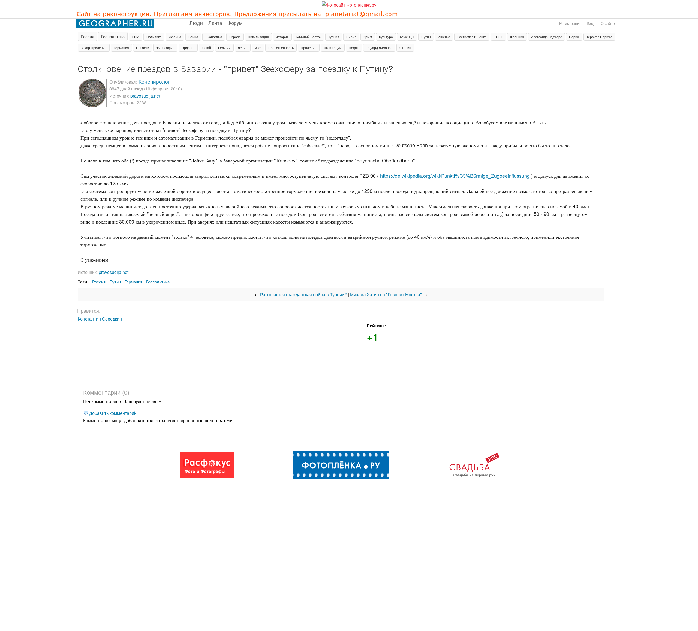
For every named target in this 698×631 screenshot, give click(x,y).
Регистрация (570, 23)
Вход (591, 23)
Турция (333, 36)
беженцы (407, 36)
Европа (235, 36)
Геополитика (113, 36)
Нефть (354, 47)
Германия (121, 47)
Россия (87, 36)
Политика (153, 36)
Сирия (351, 36)
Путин (426, 36)
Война (193, 36)
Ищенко (444, 36)
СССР (498, 36)
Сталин (405, 47)
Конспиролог (154, 81)
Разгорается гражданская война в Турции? (303, 294)
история (282, 36)
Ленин (243, 47)
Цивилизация (258, 36)
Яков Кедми (333, 47)
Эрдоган (188, 47)
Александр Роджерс (546, 36)
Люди (196, 22)
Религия (224, 47)
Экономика (213, 36)
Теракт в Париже (599, 36)
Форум (235, 22)
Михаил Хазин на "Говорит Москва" (386, 294)
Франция (517, 36)
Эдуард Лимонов (379, 47)
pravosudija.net (145, 96)
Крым (367, 36)
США (135, 36)
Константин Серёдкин (100, 319)
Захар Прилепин (94, 47)
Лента (215, 22)
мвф (258, 47)
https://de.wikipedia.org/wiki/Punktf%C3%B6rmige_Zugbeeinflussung (455, 175)
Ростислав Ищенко (471, 36)
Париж (574, 36)
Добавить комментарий (113, 413)
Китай (206, 47)
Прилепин (309, 47)
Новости (142, 47)
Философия (165, 47)
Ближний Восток (308, 36)
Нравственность (281, 47)
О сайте (608, 23)
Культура (386, 36)
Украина (175, 36)
